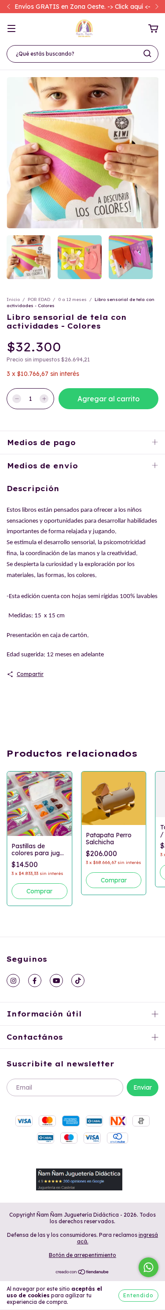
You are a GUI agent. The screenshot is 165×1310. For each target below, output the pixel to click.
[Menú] (11, 29)
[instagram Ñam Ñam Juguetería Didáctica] (13, 980)
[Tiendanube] (82, 1273)
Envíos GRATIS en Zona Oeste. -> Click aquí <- (82, 7)
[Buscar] (147, 53)
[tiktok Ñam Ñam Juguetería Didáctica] (77, 980)
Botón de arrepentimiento (82, 1255)
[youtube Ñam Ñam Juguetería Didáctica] (56, 980)
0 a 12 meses (72, 299)
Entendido (138, 1295)
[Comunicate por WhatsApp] (148, 1267)
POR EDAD (39, 299)
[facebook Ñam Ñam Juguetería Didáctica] (34, 980)
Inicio (13, 299)
